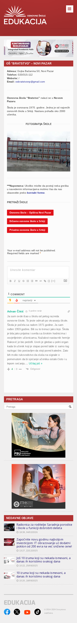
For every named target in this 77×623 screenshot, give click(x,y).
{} (49, 281)
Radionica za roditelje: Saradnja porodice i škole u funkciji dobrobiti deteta (44, 526)
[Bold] (10, 281)
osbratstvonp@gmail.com (30, 81)
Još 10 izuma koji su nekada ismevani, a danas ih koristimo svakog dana (43, 560)
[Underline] (19, 281)
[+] (53, 281)
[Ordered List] (27, 281)
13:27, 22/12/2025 (27, 550)
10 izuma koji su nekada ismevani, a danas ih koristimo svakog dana (41, 574)
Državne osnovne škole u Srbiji (27, 221)
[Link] (45, 281)
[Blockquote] (36, 281)
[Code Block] (40, 281)
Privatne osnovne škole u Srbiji (27, 230)
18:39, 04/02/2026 (27, 532)
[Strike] (23, 281)
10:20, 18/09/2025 (27, 580)
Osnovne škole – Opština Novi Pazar (30, 212)
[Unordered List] (32, 281)
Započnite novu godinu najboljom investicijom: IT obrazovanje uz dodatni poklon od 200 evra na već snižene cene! (44, 542)
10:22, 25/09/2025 (27, 565)
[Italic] (15, 281)
